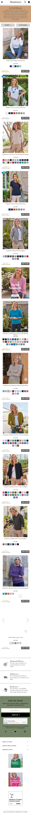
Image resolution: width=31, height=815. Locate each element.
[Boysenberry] (23, 160)
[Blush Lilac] (15, 547)
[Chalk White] (13, 66)
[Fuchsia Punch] (15, 596)
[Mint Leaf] (20, 547)
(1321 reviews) (6, 399)
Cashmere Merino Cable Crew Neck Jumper (15, 588)
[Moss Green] (18, 259)
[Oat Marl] (25, 256)
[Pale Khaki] (15, 643)
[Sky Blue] (21, 113)
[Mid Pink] (18, 596)
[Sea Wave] (6, 544)
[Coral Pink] (8, 342)
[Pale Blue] (20, 643)
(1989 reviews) (6, 264)
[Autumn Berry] (25, 594)
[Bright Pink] (27, 391)
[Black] (12, 113)
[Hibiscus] (8, 594)
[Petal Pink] (13, 394)
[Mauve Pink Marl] (13, 443)
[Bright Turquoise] (17, 344)
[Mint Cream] (25, 441)
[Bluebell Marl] (25, 391)
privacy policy (21, 727)
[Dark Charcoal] (11, 160)
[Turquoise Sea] (23, 162)
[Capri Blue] (14, 497)
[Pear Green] (25, 162)
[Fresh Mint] (15, 160)
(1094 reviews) (6, 552)
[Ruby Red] (13, 162)
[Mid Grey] (17, 113)
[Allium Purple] (27, 342)
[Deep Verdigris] (4, 162)
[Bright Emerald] (20, 162)
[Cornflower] (13, 259)
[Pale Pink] (13, 643)
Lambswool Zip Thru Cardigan (15, 250)
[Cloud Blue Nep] (18, 160)
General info (7, 749)
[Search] (25, 2)
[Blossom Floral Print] (20, 66)
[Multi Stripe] (20, 495)
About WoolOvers (9, 746)
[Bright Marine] (4, 594)
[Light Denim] (8, 495)
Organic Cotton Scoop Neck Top (15, 107)
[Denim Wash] (15, 66)
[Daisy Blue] (11, 547)
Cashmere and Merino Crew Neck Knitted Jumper (15, 334)
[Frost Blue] (4, 256)
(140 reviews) (6, 648)
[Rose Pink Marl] (15, 259)
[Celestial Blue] (14, 344)
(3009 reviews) (6, 502)
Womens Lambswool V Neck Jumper (15, 538)
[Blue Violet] (13, 339)
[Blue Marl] (15, 162)
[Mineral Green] (15, 256)
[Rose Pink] (18, 643)
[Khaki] (8, 162)
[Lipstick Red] (14, 113)
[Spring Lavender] (18, 594)
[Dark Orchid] (20, 596)
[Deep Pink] (4, 160)
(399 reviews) (6, 118)
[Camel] (8, 160)
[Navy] (11, 66)
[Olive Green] (19, 113)
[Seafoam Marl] (21, 344)
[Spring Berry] (11, 256)
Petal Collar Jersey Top (15, 637)
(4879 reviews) (6, 349)
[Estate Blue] (13, 596)
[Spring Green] (13, 441)
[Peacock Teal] (23, 256)
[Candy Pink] (24, 113)
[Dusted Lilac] (11, 162)
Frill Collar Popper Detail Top (15, 60)
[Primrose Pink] (15, 446)
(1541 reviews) (6, 601)
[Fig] (13, 391)
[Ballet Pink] (6, 160)
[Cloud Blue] (9, 344)
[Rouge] (27, 256)
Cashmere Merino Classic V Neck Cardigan (15, 435)
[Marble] (13, 160)
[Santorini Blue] (27, 594)
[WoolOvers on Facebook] (6, 731)
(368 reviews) (6, 71)
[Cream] (6, 162)
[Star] (24, 344)
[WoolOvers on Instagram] (25, 731)
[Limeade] (13, 342)
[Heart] (23, 342)
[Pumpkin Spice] (11, 495)
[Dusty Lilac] (13, 446)
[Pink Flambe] (25, 339)
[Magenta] (4, 492)
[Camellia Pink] (11, 339)
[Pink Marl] (18, 162)
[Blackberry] (20, 544)
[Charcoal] (8, 544)
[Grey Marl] (6, 256)
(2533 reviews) (6, 451)
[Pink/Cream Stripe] (19, 344)
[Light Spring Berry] (4, 544)
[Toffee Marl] (13, 492)
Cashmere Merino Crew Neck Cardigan (15, 486)
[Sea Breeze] (8, 339)
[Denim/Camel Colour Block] (11, 443)
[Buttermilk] (20, 339)
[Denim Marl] (20, 160)
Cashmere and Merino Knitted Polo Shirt (15, 385)
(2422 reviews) (6, 168)
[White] (7, 113)
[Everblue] (11, 596)
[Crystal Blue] (18, 547)
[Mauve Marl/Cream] (20, 443)
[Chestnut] (18, 256)
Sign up (15, 715)
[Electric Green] (18, 66)
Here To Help (7, 742)
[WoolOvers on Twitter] (15, 731)
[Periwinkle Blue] (27, 162)
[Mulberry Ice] (15, 342)
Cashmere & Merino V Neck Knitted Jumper (15, 154)
